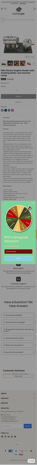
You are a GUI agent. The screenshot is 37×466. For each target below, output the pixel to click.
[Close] (34, 203)
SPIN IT (18, 258)
